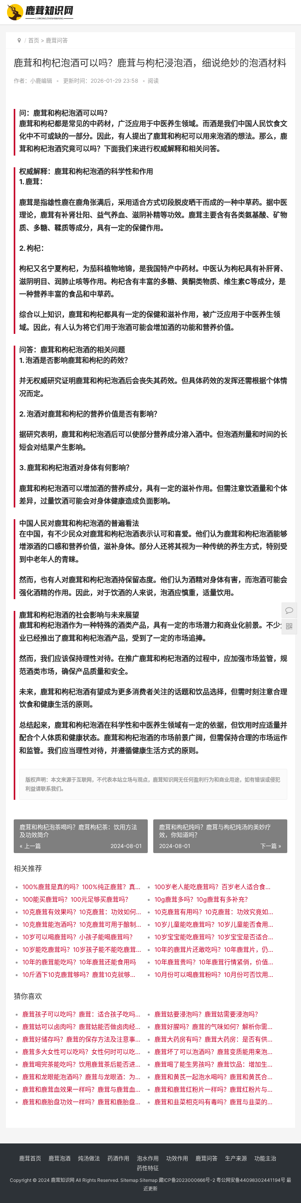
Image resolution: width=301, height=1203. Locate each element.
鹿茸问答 (57, 40)
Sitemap (129, 1180)
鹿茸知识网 (62, 1180)
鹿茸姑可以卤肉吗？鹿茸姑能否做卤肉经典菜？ (81, 1027)
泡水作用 (148, 1158)
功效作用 (177, 1158)
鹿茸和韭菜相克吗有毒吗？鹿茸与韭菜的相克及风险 (214, 1102)
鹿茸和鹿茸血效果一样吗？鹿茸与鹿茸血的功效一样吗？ (81, 1089)
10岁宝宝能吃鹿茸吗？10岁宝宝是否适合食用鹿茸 (214, 937)
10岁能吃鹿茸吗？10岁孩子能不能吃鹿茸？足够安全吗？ (81, 949)
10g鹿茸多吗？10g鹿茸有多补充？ (202, 899)
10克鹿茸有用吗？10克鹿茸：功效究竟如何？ (214, 912)
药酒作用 (118, 1158)
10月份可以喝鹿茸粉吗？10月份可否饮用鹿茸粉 (214, 974)
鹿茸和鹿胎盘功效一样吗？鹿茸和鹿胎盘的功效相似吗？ (81, 1102)
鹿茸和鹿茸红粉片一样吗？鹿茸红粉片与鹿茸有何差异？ (214, 1089)
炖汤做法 (89, 1158)
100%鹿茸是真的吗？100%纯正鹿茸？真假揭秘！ (81, 887)
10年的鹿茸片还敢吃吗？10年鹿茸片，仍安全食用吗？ (214, 949)
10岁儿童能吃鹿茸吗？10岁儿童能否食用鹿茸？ (214, 924)
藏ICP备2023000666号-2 (187, 1180)
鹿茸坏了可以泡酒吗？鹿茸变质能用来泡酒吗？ (214, 1052)
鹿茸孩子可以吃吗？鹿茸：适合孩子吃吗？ (81, 1014)
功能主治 (265, 1158)
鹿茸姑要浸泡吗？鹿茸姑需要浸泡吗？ (207, 1014)
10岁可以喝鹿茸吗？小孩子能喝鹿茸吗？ (79, 937)
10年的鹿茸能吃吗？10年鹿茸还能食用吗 (79, 962)
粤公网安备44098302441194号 (250, 1180)
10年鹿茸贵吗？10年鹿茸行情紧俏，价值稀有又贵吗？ (214, 962)
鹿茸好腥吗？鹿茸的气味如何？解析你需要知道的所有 (214, 1027)
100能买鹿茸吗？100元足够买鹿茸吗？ (76, 899)
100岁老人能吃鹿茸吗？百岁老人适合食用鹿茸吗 (214, 887)
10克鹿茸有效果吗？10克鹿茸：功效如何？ (81, 912)
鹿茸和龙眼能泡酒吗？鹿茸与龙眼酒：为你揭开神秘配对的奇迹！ (81, 1077)
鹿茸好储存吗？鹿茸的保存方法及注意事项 (81, 1039)
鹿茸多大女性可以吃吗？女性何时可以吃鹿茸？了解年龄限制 (81, 1052)
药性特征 (148, 1168)
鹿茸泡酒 (60, 1158)
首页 (33, 40)
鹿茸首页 (30, 1158)
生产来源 (236, 1158)
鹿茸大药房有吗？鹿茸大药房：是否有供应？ (214, 1039)
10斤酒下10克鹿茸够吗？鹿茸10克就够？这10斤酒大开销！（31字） (81, 974)
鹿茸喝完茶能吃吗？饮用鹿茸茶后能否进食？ (81, 1064)
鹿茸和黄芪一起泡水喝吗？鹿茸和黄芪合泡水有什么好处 (214, 1077)
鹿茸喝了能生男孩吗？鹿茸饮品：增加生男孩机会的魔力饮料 (214, 1064)
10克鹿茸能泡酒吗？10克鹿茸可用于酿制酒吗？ (81, 924)
